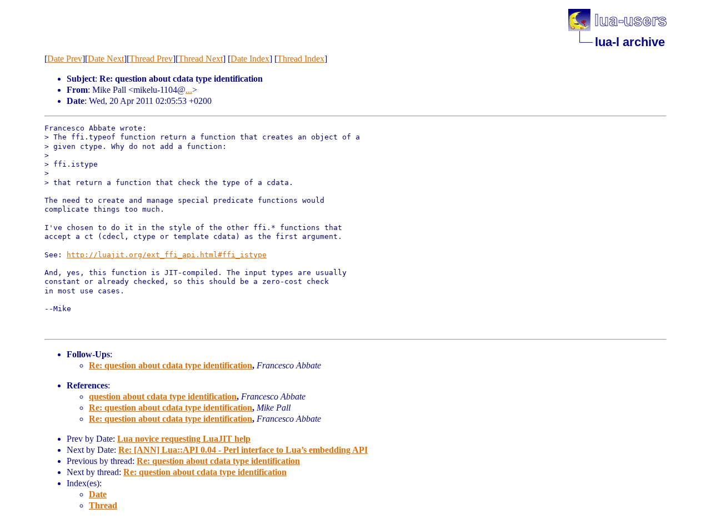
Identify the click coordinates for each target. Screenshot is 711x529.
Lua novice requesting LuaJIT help (184, 438)
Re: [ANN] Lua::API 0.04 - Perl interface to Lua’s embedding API (243, 450)
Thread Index (300, 58)
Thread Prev (151, 58)
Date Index (250, 58)
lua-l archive (630, 42)
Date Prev (64, 58)
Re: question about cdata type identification (170, 365)
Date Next (106, 58)
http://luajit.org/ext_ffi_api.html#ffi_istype (167, 255)
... (189, 89)
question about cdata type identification (163, 396)
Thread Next (200, 58)
